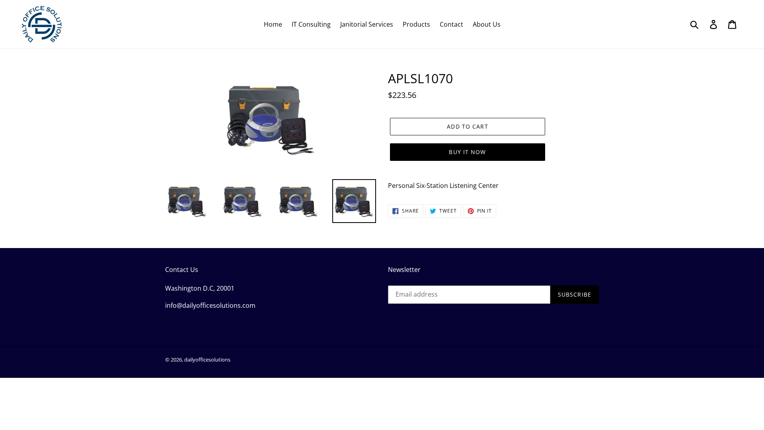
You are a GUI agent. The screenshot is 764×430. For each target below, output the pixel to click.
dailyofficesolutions (207, 359)
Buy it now (467, 152)
